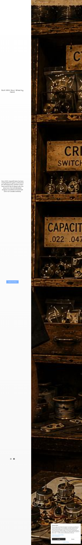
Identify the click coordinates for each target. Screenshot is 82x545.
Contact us (45, 2)
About (40, 2)
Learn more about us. (56, 536)
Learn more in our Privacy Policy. (58, 534)
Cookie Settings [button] (66, 542)
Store (35, 2)
